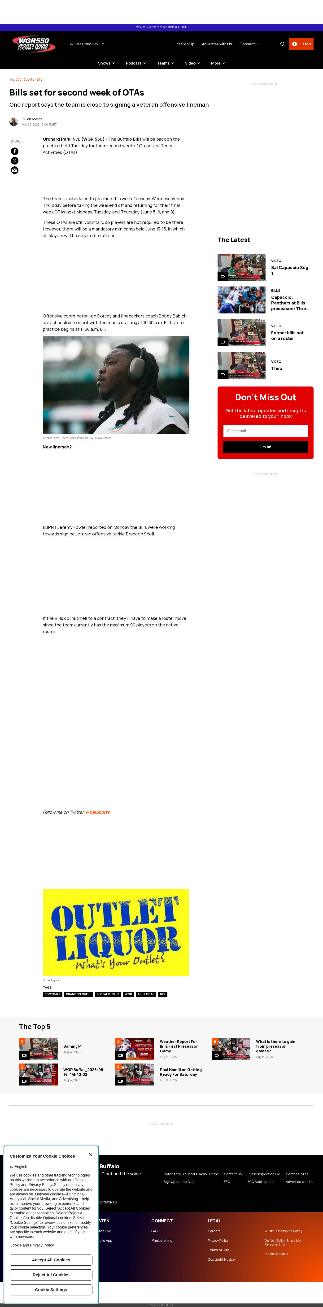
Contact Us (233, 1174)
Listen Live (103, 1231)
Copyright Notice (221, 1259)
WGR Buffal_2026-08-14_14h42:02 (84, 1072)
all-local (146, 994)
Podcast (133, 63)
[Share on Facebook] (14, 151)
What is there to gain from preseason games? (275, 1046)
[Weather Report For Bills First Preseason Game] (134, 1049)
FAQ (154, 1231)
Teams (163, 63)
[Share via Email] (14, 170)
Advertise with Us (217, 44)
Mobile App (103, 1240)
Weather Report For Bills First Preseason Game (179, 1046)
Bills (39, 79)
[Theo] (242, 365)
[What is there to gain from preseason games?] (231, 1049)
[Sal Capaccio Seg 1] (242, 267)
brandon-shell (78, 994)
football (53, 994)
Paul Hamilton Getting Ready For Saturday (181, 1072)
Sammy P (72, 1046)
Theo (276, 368)
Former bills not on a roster (287, 335)
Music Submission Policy (283, 1231)
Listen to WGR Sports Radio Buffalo (191, 1174)
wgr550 (15, 79)
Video (190, 63)
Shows (104, 63)
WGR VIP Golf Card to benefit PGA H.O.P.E (161, 27)
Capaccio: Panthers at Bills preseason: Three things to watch (290, 305)
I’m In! (265, 447)
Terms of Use (218, 1250)
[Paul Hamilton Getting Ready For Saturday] (134, 1074)
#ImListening (161, 1240)
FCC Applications (261, 1182)
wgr (128, 994)
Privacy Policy (218, 1240)
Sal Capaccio (34, 119)
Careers (214, 1231)
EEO (227, 1182)
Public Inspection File (264, 1174)
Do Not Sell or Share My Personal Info (283, 1242)
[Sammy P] (38, 1049)
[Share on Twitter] (14, 160)
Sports (29, 79)
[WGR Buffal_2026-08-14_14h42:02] (38, 1074)
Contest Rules (297, 1174)
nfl (163, 994)
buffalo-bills (108, 994)
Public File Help (276, 1254)
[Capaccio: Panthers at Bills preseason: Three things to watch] (242, 300)
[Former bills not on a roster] (242, 332)
